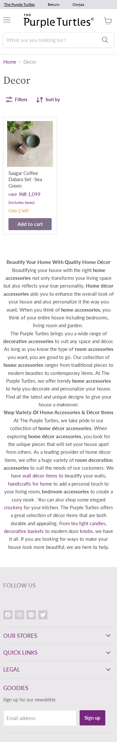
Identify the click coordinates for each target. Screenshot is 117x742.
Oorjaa (78, 4)
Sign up (92, 718)
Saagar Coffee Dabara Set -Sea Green (25, 179)
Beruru (53, 4)
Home (9, 62)
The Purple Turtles (19, 4)
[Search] (105, 39)
